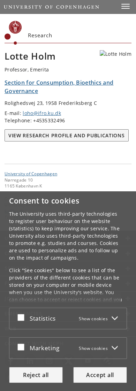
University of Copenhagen (31, 173)
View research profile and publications (66, 135)
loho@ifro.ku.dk (42, 113)
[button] (126, 6)
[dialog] (68, 291)
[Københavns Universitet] (13, 33)
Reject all (36, 375)
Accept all (100, 375)
